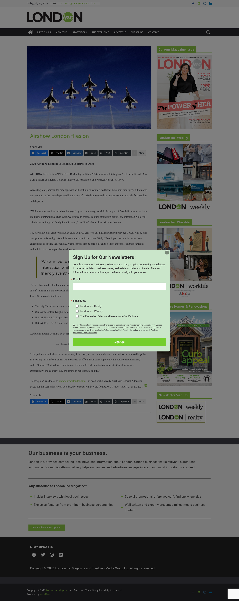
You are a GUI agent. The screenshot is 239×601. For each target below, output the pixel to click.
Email (76, 279)
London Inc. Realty (91, 306)
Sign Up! (119, 342)
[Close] (167, 252)
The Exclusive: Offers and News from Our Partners (109, 316)
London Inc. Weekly (91, 311)
